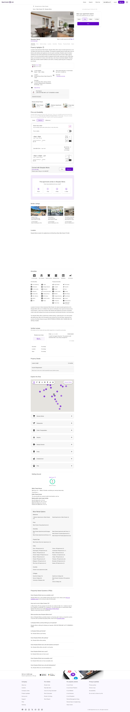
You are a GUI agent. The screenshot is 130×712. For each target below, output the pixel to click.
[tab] (33, 120)
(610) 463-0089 (34, 41)
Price (37, 44)
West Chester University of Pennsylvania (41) (61, 578)
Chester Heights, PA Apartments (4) (40, 554)
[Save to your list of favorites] (71, 13)
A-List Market (70, 690)
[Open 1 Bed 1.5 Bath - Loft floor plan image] (68, 158)
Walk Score (52, 477)
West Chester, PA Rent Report (52, 608)
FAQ (23, 702)
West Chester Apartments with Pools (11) (61, 531)
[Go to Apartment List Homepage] (8, 2)
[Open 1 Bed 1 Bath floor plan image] (68, 139)
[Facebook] (29, 709)
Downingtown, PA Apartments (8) (40, 550)
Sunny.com (24, 696)
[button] (52, 396)
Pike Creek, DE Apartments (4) (39, 563)
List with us (106, 2)
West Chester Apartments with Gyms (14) (42, 535)
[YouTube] (35, 709)
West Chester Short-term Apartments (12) (42, 542)
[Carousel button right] (72, 24)
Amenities (55, 44)
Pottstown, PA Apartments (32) (58, 559)
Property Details (66, 44)
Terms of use (92, 688)
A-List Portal (70, 685)
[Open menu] (127, 2)
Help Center (70, 704)
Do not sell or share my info (96, 693)
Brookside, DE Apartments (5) (58, 561)
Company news (25, 690)
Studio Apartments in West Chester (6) (60, 517)
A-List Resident (70, 696)
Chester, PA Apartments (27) (39, 559)
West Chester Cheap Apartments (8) (41, 525)
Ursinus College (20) (56, 581)
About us (24, 685)
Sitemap (24, 704)
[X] (32, 709)
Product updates (26, 693)
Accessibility (92, 690)
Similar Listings (43, 44)
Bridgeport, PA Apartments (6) (39, 561)
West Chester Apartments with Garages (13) (41, 532)
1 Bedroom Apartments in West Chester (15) (41, 517)
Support (24, 699)
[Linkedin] (26, 709)
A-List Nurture (70, 693)
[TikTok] (42, 709)
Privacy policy (92, 685)
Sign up (121, 2)
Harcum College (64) (37, 578)
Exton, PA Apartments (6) (38, 548)
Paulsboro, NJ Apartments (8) (58, 554)
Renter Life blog (48, 696)
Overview (33, 43)
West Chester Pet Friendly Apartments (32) (61, 535)
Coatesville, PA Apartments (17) (59, 550)
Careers (24, 688)
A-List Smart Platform (72, 688)
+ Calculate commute (60, 76)
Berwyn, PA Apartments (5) (38, 557)
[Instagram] (39, 709)
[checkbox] (38, 189)
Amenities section (61, 618)
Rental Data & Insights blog (73, 702)
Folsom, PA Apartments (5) (58, 548)
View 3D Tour (37, 87)
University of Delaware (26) (39, 580)
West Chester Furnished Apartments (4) (60, 533)
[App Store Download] (43, 675)
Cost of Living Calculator (50, 690)
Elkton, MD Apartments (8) (58, 552)
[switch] (69, 131)
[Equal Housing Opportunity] (22, 709)
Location (49, 44)
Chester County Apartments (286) (40, 569)
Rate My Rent (47, 688)
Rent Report (47, 699)
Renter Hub (47, 685)
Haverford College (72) (38, 576)
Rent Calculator (48, 693)
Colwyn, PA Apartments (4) (58, 557)
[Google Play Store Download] (51, 675)
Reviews (60, 44)
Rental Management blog (73, 699)
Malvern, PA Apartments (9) (39, 552)
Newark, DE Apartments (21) (58, 563)
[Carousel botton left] (32, 24)
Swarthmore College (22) (57, 576)
